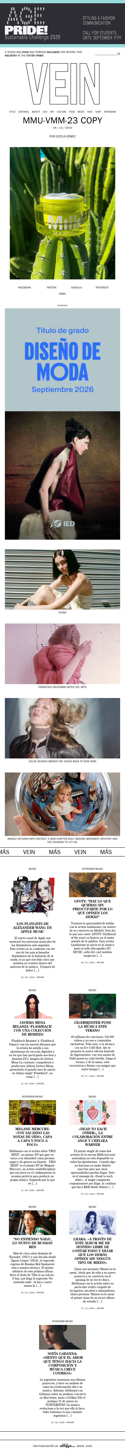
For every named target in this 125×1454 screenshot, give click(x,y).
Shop (98, 112)
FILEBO (62, 613)
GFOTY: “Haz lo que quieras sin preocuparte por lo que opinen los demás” (92, 909)
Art (52, 112)
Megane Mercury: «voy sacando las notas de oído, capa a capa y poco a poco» (32, 1137)
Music (81, 112)
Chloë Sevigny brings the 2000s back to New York (62, 761)
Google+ (6, 1452)
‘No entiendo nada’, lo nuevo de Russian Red (32, 1243)
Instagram (110, 112)
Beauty (36, 112)
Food (72, 112)
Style (12, 112)
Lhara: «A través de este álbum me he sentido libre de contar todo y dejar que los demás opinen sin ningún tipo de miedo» (92, 1251)
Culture (61, 112)
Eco (45, 112)
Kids (89, 112)
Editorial (24, 112)
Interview (88, 869)
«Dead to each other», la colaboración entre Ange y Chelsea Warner (92, 1137)
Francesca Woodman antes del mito (62, 687)
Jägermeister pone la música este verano (92, 1026)
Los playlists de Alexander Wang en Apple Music (32, 928)
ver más (40, 977)
